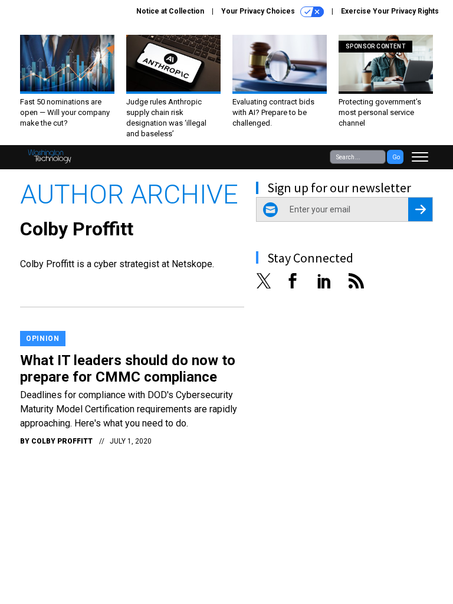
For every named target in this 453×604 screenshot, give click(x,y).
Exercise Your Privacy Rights (390, 11)
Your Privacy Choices (259, 11)
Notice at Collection (170, 11)
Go (396, 157)
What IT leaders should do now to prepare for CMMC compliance (127, 368)
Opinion (43, 338)
